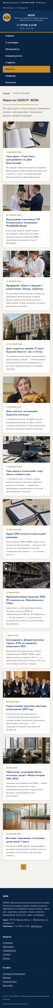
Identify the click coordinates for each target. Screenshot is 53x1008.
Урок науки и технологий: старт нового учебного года (24, 472)
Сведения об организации (14, 973)
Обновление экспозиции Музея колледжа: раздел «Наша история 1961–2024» (25, 775)
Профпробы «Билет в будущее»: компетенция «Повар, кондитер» (25, 287)
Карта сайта (8, 985)
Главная (9, 35)
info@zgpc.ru (41, 2)
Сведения (10, 75)
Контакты (10, 82)
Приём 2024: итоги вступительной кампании (26, 535)
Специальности (13, 55)
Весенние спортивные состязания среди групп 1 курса (25, 839)
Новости (10, 69)
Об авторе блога (10, 981)
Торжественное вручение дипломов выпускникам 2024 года (26, 707)
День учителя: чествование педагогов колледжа (22, 412)
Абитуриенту (12, 49)
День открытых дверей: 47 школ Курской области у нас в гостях (25, 349)
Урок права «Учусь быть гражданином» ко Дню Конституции (20, 159)
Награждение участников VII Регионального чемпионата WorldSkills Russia (23, 222)
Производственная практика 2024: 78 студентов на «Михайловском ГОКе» (26, 600)
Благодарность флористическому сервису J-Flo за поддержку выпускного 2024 (25, 643)
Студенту (10, 62)
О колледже (11, 42)
